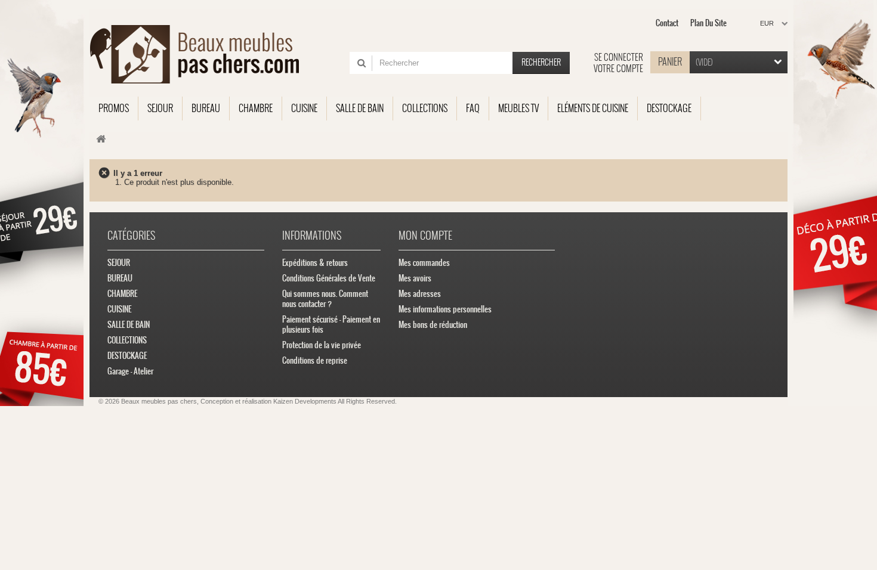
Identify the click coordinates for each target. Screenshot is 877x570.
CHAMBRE (122, 293)
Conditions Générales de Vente (328, 278)
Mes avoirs (415, 278)
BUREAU (119, 278)
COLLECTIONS (127, 340)
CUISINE (119, 309)
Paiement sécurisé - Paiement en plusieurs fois (331, 324)
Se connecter (618, 57)
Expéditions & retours (315, 262)
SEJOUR (118, 262)
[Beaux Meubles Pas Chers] (201, 54)
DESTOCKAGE (127, 355)
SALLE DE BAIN (128, 324)
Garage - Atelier (130, 371)
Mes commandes (424, 262)
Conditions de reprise (314, 360)
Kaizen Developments (304, 401)
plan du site (708, 23)
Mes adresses (420, 293)
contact (667, 23)
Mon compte (425, 235)
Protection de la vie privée (321, 345)
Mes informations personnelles (445, 309)
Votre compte (618, 68)
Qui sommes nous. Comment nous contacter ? (325, 298)
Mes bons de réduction (433, 324)
